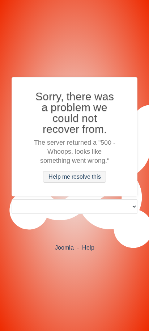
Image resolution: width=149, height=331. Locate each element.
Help (88, 248)
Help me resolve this (74, 177)
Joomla (64, 248)
